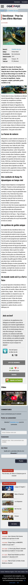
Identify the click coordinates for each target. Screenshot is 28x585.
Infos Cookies (21, 571)
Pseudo (3, 429)
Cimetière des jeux (16, 49)
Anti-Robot (4, 448)
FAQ (27, 571)
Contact (2, 571)
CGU (16, 571)
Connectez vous (14, 422)
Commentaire (5, 437)
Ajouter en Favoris (16, 380)
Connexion (17, 2)
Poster (21, 461)
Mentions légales (9, 571)
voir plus (14, 524)
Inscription (25, 2)
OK (18, 582)
